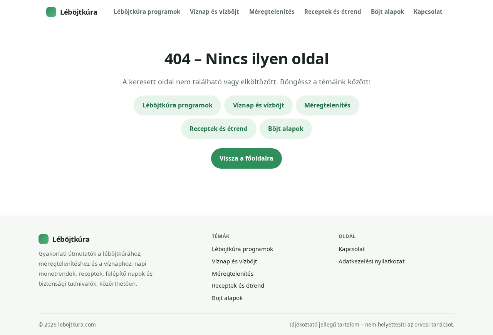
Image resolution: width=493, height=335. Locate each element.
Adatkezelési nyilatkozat (371, 261)
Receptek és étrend (332, 11)
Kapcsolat (428, 11)
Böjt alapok (387, 11)
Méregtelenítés (272, 11)
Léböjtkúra (78, 12)
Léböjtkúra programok (147, 11)
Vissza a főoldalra (246, 158)
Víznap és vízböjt (214, 11)
